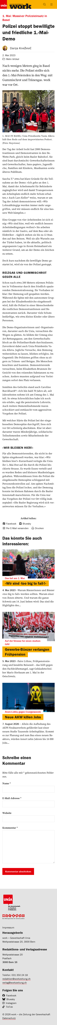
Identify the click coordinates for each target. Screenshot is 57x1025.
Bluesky (10, 999)
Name (6, 783)
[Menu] (51, 4)
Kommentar (10, 827)
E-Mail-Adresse (11, 798)
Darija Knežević (20, 48)
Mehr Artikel (12, 59)
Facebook (11, 995)
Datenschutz (9, 1018)
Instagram (11, 1003)
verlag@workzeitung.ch (14, 982)
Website (6, 813)
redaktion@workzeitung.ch (16, 978)
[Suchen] (44, 4)
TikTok (9, 1006)
